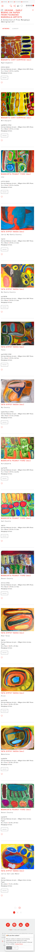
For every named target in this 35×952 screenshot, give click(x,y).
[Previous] (20, 908)
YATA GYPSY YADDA (12, 231)
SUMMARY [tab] (15, 28)
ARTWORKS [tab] (5, 28)
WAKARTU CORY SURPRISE (16, 60)
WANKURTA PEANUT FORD (16, 174)
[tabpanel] (17, 476)
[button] (2, 83)
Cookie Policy (19, 944)
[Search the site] (11, 6)
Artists (11, 1)
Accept (9, 947)
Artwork (5, 1)
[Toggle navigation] (3, 6)
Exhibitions (25, 1)
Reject (15, 947)
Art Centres (18, 1)
